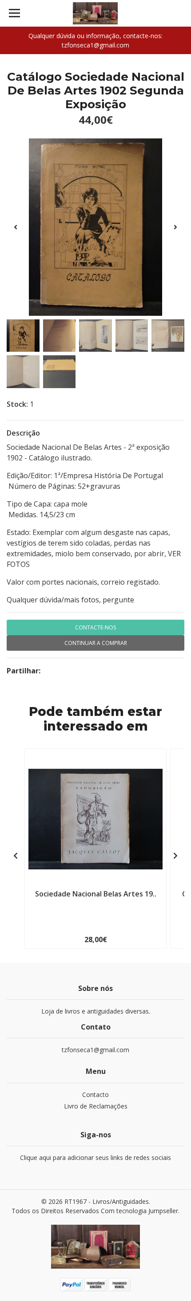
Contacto (95, 1094)
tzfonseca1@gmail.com (95, 1050)
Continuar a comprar (95, 643)
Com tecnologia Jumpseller (139, 1211)
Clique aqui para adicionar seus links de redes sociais (95, 1157)
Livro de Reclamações (95, 1106)
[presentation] (15, 227)
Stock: (17, 404)
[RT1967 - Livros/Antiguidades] (95, 13)
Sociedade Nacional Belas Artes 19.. (95, 894)
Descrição (23, 433)
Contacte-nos (95, 627)
